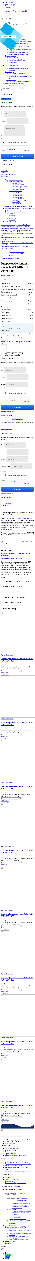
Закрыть (3, 343)
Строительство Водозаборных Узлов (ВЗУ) (20, 67)
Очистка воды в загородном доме (18, 73)
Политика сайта (10, 1181)
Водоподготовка (13, 57)
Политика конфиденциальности (15, 1183)
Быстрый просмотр (7, 655)
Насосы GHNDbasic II (18, 195)
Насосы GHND (16, 202)
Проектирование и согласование (17, 85)
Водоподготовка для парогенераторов (19, 59)
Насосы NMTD (16, 188)
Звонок (7, 1258)
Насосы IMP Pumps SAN (19, 200)
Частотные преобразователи (14, 1165)
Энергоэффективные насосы (20, 43)
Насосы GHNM (16, 203)
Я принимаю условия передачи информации (17, 142)
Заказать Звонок (6, 99)
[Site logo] (8, 174)
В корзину (4, 340)
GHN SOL (15, 205)
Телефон (4, 121)
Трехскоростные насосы (19, 44)
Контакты (8, 1177)
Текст (2, 136)
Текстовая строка (5, 466)
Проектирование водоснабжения (16, 1155)
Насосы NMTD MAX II (18, 189)
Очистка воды (9, 1152)
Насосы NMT (16, 183)
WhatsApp (8, 1255)
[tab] (19, 504)
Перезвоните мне (17, 156)
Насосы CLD (12, 218)
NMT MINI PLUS (11, 230)
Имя (2, 114)
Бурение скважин (10, 1154)
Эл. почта (3, 384)
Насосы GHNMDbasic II (18, 198)
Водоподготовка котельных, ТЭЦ (18, 63)
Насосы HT (12, 220)
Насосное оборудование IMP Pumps (18, 225)
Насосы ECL (12, 215)
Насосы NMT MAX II (18, 184)
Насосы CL (12, 213)
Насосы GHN (16, 192)
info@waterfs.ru (5, 96)
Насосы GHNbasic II (17, 194)
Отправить (17, 407)
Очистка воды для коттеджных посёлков (20, 75)
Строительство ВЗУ (11, 1148)
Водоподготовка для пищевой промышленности (17, 61)
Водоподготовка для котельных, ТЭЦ (22, 1203)
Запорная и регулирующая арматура (17, 1171)
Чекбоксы (3, 139)
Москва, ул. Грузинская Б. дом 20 (18, 24)
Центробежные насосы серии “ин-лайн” (19, 52)
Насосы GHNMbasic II (18, 197)
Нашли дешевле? (6, 429)
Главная (3, 225)
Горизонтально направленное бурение (19, 81)
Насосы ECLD (12, 216)
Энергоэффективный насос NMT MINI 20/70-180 (17, 237)
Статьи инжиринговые (12, 1179)
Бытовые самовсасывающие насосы (18, 54)
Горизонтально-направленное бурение (19, 1220)
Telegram (7, 1257)
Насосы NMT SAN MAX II (19, 186)
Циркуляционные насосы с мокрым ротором (21, 41)
